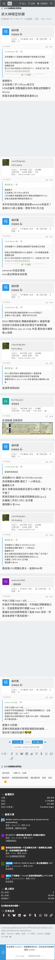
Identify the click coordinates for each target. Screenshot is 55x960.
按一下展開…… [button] (27, 74)
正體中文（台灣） (20, 773)
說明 (44, 777)
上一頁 (19, 742)
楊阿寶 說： (10, 184)
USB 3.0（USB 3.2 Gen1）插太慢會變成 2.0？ (29, 863)
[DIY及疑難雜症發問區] (16, 856)
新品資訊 (9, 869)
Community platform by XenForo (26, 927)
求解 (36, 19)
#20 (51, 697)
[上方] (2, 782)
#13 (51, 236)
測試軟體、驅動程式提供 (16, 828)
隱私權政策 (35, 777)
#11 (51, 47)
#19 (51, 596)
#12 (51, 180)
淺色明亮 (5, 773)
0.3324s (40, 933)
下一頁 (36, 742)
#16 (51, 416)
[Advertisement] (27, 129)
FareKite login (47, 807)
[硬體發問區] (11, 840)
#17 (51, 462)
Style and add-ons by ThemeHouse (16, 930)
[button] (4, 3)
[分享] (47, 47)
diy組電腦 (28, 19)
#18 (51, 535)
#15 (51, 363)
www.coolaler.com (26, 174)
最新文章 (9, 814)
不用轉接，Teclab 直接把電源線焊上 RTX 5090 (29, 875)
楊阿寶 (6, 19)
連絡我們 (5, 777)
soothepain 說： (12, 51)
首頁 (50, 777)
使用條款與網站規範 (20, 777)
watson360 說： (12, 702)
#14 (51, 302)
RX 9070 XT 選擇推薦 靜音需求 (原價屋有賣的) (25, 835)
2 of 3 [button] (27, 742)
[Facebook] (2, 940)
